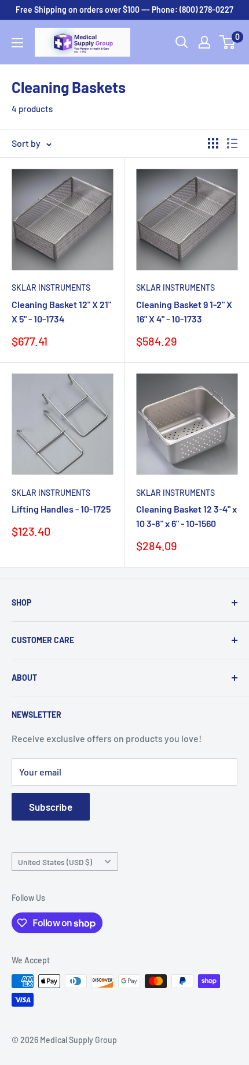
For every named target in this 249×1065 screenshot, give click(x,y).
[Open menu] (17, 42)
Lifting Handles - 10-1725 (61, 508)
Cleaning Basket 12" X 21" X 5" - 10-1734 (61, 311)
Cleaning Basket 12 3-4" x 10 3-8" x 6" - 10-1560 (186, 516)
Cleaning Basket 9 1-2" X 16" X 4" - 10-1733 (184, 311)
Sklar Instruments (51, 287)
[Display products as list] (232, 143)
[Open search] (181, 42)
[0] (228, 42)
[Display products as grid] (213, 143)
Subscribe (50, 806)
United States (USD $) (55, 862)
